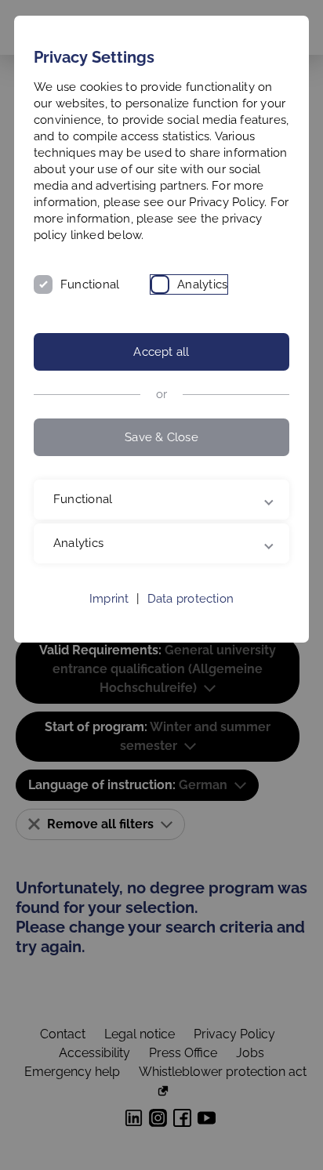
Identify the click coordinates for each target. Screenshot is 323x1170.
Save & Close (161, 437)
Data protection (190, 615)
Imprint (109, 615)
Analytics (202, 284)
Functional (89, 284)
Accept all (161, 352)
